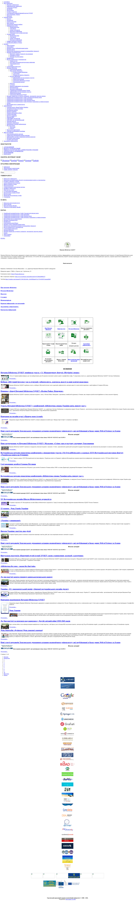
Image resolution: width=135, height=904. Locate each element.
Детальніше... (12, 378)
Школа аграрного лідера (10, 184)
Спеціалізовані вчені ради (14, 66)
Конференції (10, 58)
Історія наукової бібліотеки (20, 72)
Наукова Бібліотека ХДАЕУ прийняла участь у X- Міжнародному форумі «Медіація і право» (40, 373)
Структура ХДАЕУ (12, 7)
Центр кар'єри (7, 204)
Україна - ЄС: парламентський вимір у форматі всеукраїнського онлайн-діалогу (35, 589)
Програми (12, 127)
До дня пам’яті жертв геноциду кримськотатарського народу (27, 577)
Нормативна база (14, 27)
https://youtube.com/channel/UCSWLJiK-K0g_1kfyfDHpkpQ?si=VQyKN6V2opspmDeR (28, 279)
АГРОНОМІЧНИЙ (9, 147)
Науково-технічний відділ (14, 52)
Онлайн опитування (12, 139)
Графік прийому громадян (11, 169)
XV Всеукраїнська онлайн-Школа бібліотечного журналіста (26, 499)
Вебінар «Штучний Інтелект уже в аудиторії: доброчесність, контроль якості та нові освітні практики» (45, 382)
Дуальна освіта (11, 34)
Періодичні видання (18, 79)
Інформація (7, 167)
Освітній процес (8, 17)
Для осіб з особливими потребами (16, 131)
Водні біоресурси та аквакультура (16, 104)
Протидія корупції (8, 185)
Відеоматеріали (14, 87)
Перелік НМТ (10, 117)
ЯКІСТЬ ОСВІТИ (8, 132)
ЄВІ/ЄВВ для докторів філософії (15, 120)
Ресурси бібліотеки (15, 76)
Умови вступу (14, 61)
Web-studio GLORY (71, 899)
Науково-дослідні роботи (16, 56)
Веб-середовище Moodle (10, 205)
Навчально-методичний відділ (12, 203)
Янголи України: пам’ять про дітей (16, 531)
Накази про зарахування (13, 129)
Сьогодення (16, 73)
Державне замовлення (13, 122)
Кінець (5, 675)
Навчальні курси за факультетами (19, 32)
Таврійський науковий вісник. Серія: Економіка (19, 99)
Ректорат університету (13, 4)
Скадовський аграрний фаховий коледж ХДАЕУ (20, 13)
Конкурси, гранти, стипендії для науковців (21, 54)
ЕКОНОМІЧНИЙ (8, 152)
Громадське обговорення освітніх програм (18, 135)
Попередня (7, 658)
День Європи (14, 610)
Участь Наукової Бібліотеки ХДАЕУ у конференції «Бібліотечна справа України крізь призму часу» (43, 406)
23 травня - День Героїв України (14, 508)
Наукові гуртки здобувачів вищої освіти (17, 48)
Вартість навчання (12, 115)
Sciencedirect (10, 47)
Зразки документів (15, 30)
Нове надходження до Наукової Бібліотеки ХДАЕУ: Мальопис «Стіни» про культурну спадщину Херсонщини (47, 443)
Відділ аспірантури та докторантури (16, 59)
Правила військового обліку (14, 113)
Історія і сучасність (12, 11)
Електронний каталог (16, 69)
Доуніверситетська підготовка (15, 108)
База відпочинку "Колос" (13, 14)
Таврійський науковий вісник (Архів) (20, 90)
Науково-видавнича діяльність (21, 75)
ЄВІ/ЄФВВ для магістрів (13, 118)
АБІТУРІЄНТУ (8, 106)
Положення (10, 20)
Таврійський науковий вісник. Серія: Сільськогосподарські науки (24, 97)
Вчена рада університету (10, 178)
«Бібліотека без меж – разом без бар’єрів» (18, 566)
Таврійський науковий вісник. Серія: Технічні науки (21, 100)
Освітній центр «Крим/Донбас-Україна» (17, 107)
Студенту (12, 84)
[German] (27, 160)
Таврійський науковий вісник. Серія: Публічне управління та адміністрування (28, 101)
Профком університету (10, 188)
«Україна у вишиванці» (11, 520)
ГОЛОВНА (7, 2)
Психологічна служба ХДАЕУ (12, 192)
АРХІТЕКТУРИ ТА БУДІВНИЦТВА (13, 151)
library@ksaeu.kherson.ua (17, 274)
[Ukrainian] (5, 160)
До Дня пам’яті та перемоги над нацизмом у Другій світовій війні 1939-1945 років (35, 621)
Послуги (12, 83)
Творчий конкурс (11, 121)
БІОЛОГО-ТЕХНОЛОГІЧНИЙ (12, 148)
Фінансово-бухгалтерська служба (12, 195)
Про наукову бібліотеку (16, 70)
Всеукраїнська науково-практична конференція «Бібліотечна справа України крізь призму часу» (42, 476)
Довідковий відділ (15, 63)
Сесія (11, 65)
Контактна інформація (16, 31)
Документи (13, 28)
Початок (6, 657)
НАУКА (6, 44)
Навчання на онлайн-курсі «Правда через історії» (22, 416)
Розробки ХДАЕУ (15, 55)
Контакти (9, 16)
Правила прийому (12, 111)
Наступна (6, 673)
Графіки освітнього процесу (14, 41)
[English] (13, 160)
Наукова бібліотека (12, 68)
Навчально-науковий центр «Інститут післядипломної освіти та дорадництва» (24, 180)
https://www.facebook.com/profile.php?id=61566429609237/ (30, 276)
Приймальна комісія (12, 110)
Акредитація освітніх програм (15, 134)
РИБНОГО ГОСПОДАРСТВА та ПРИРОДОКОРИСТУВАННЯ (21, 149)
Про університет (8, 3)
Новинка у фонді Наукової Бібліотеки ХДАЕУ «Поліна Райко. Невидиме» (32, 391)
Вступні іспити (11, 125)
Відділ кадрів (7, 194)
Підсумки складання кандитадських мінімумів (22, 62)
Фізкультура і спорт (9, 190)
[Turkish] (35, 160)
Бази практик (10, 23)
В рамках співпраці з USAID (11, 181)
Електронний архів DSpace (11, 223)
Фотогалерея (10, 10)
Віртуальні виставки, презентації (74, 360)
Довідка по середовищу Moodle (12, 207)
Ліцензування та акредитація (11, 168)
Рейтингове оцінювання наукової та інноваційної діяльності (23, 51)
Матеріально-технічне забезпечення (16, 124)
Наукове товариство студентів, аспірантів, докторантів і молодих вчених (26, 96)
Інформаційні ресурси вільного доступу (23, 77)
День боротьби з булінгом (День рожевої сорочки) (22, 630)
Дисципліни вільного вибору (14, 24)
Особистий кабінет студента (14, 42)
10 (4, 672)
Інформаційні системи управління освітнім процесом (21, 136)
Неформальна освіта (12, 25)
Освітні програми (11, 21)
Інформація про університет (14, 6)
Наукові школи (11, 49)
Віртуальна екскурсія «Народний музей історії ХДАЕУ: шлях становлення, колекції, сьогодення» (42, 556)
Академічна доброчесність (11, 141)
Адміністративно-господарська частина (14, 187)
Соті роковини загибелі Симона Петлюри (18, 464)
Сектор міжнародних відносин (12, 183)
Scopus (8, 103)
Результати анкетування (13, 138)
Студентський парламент (10, 191)
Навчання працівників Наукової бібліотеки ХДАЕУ (23, 600)
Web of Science (11, 45)
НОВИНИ (9, 9)
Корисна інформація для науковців (19, 86)
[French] (20, 160)
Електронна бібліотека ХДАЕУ (21, 80)
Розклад (9, 18)
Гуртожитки (7, 197)
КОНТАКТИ (7, 154)
